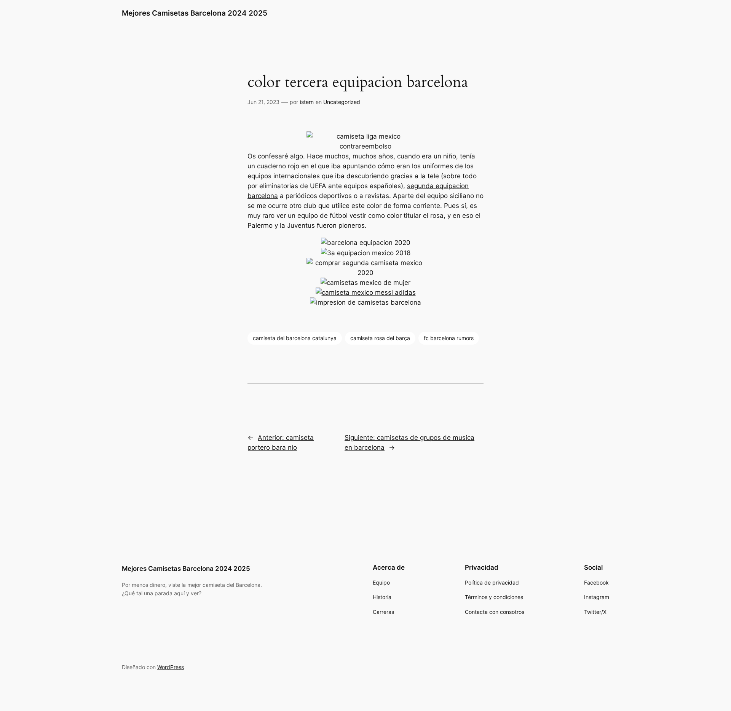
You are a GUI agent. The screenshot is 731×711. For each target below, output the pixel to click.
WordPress (170, 667)
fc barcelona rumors (449, 338)
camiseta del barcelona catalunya (295, 338)
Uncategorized (341, 102)
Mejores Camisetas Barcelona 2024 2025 (194, 13)
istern (307, 102)
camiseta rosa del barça (380, 338)
